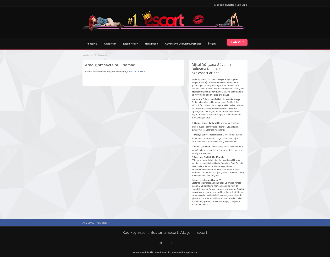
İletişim (212, 43)
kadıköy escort (154, 252)
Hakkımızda (151, 43)
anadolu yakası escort (172, 252)
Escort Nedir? (130, 43)
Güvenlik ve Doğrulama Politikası (183, 43)
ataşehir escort (191, 252)
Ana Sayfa (87, 55)
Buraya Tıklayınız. (137, 71)
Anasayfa (92, 43)
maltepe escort (139, 252)
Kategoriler (110, 43)
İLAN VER (237, 42)
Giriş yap (240, 5)
